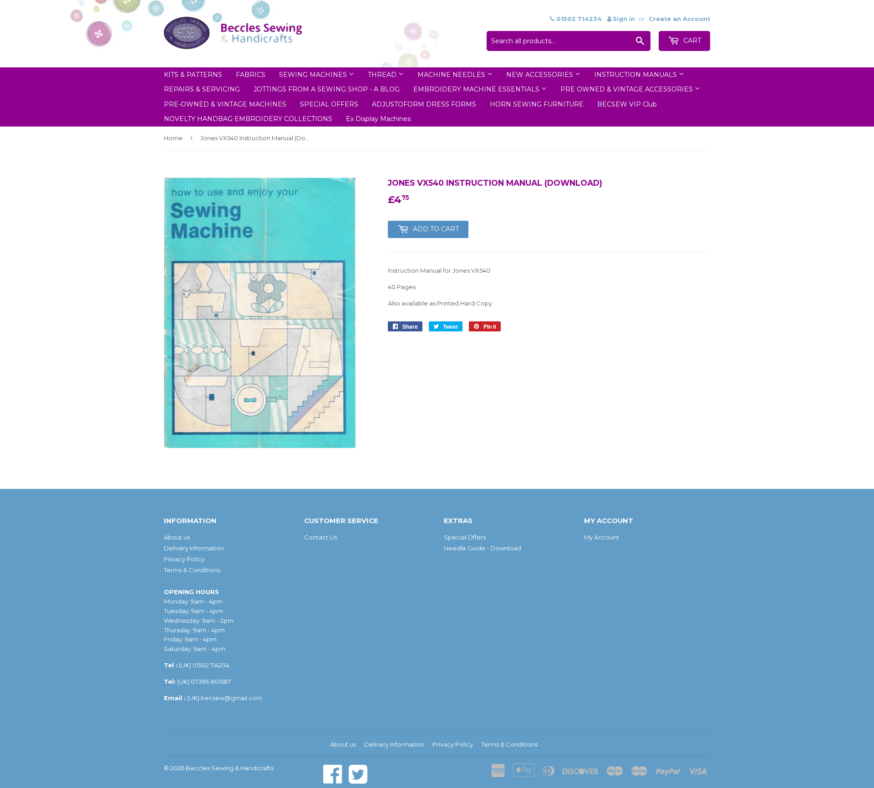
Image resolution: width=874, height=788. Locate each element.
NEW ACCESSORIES (540, 75)
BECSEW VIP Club (627, 104)
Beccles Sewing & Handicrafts (230, 768)
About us (177, 537)
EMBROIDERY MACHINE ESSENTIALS (477, 89)
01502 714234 (211, 665)
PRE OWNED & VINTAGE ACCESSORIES (627, 89)
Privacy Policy (184, 559)
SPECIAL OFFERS (329, 104)
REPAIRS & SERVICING (202, 89)
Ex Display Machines (378, 119)
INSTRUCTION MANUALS (636, 75)
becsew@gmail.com (231, 698)
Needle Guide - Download (482, 548)
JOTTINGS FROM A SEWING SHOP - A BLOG (327, 89)
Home (173, 138)
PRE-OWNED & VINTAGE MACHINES (225, 104)
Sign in (624, 18)
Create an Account (679, 18)
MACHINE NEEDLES (452, 75)
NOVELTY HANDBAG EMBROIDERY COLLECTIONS (248, 119)
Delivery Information (194, 548)
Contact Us (320, 537)
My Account (601, 537)
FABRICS (250, 75)
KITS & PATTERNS (193, 75)
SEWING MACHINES (314, 75)
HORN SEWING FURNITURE (537, 104)
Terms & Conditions (192, 570)
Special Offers (465, 537)
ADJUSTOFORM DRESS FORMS (424, 104)
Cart (691, 40)
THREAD (383, 75)
